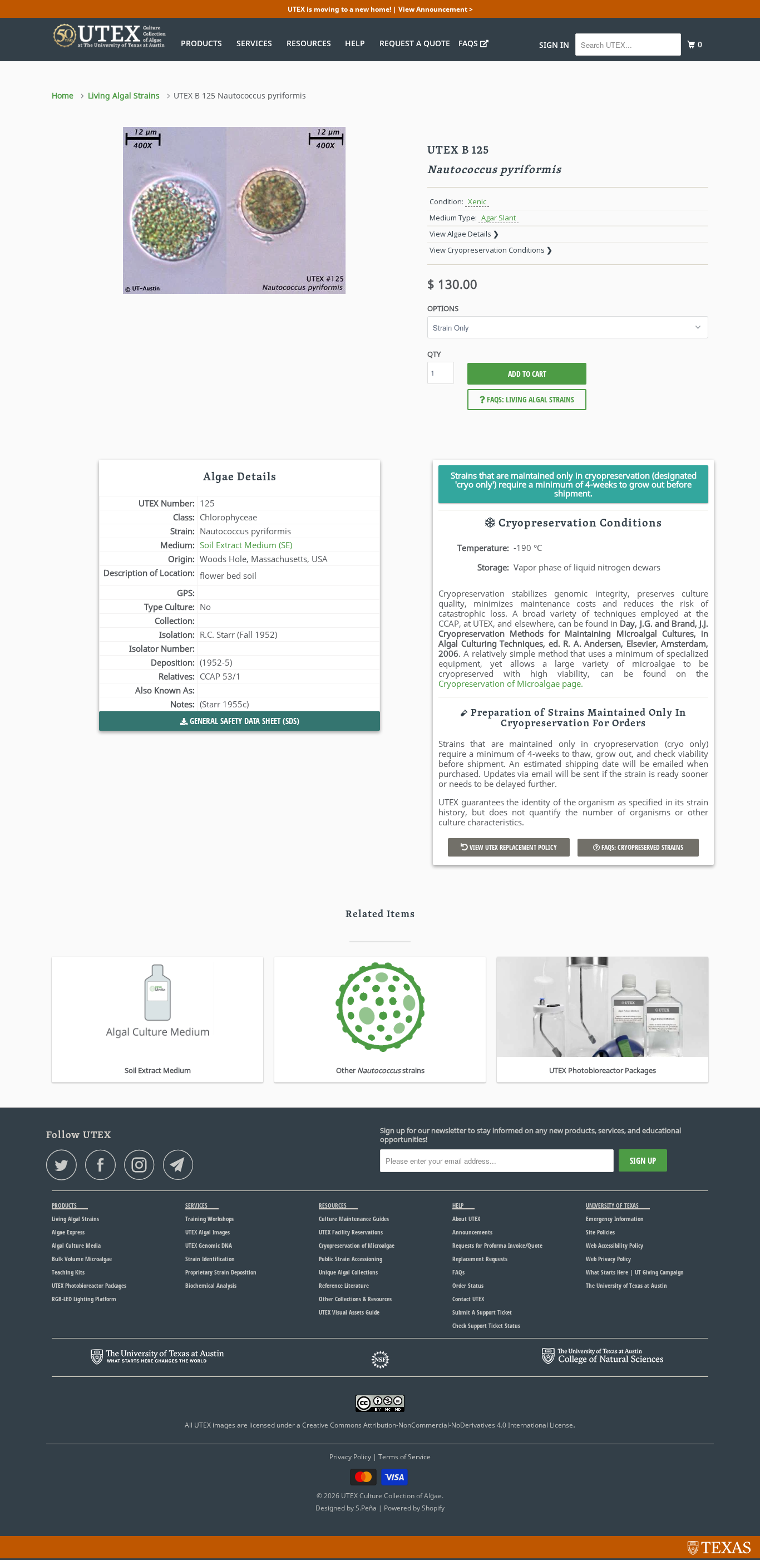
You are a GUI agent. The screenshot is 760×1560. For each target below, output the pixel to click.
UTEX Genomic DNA (208, 1245)
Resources (311, 43)
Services (256, 43)
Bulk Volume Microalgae (82, 1259)
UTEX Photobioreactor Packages (89, 1285)
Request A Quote (414, 43)
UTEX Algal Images (207, 1232)
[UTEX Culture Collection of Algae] (109, 36)
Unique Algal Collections (348, 1272)
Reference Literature (344, 1285)
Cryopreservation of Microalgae (356, 1245)
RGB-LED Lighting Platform (84, 1299)
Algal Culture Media (76, 1245)
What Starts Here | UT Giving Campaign (635, 1272)
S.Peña (366, 1508)
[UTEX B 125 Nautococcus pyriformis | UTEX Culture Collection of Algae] (234, 210)
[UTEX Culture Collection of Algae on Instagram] (142, 1164)
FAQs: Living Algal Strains (529, 399)
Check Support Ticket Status (486, 1325)
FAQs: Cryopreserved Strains (641, 847)
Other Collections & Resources (355, 1299)
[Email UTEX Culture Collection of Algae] (181, 1164)
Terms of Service (404, 1456)
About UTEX (466, 1218)
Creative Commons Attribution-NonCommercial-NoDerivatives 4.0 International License (437, 1425)
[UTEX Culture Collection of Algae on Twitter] (64, 1164)
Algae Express (68, 1232)
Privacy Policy (350, 1456)
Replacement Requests (479, 1259)
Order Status (467, 1285)
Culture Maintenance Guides (354, 1218)
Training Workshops (209, 1218)
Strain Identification (210, 1259)
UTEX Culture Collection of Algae (391, 1495)
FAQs (469, 43)
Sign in (554, 45)
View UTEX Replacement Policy (512, 847)
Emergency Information (615, 1218)
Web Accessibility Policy (614, 1245)
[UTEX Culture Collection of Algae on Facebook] (103, 1164)
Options (442, 308)
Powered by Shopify (414, 1508)
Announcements (472, 1232)
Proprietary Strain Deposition (220, 1272)
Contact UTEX (468, 1299)
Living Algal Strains (75, 1218)
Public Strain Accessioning (350, 1259)
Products (203, 43)
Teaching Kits (68, 1272)
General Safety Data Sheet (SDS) (243, 720)
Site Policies (600, 1232)
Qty (434, 354)
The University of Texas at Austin (626, 1285)
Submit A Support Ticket (482, 1312)
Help (357, 43)
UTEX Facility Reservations (351, 1232)
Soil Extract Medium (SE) (246, 544)
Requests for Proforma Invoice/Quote (497, 1245)
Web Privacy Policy (608, 1259)
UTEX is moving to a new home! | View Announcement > (380, 9)
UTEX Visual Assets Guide (349, 1312)
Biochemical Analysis (210, 1285)
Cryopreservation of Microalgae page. (510, 683)
